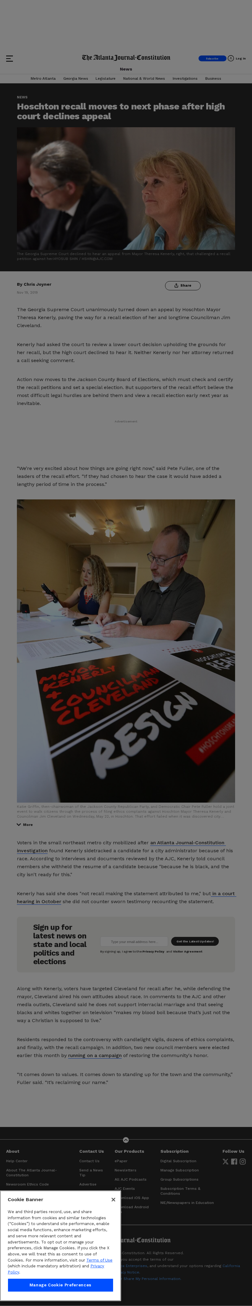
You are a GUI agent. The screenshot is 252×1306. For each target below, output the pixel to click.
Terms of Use (99, 1260)
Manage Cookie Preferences (61, 1285)
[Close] (113, 1199)
